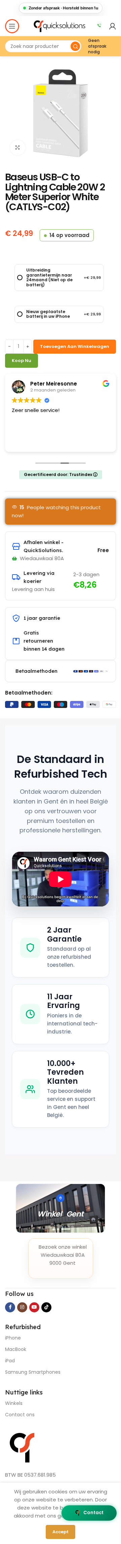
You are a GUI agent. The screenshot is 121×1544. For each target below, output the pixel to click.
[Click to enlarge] (17, 147)
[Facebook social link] (10, 1307)
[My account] (112, 26)
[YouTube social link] (34, 1307)
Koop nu (21, 360)
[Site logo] (60, 25)
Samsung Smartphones (33, 1372)
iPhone (13, 1337)
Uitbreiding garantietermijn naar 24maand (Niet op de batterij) (63, 277)
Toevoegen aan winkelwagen (74, 346)
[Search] (75, 46)
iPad (10, 1360)
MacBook (15, 1349)
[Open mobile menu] (12, 26)
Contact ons (20, 1414)
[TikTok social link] (46, 1307)
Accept (60, 1532)
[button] (60, 8)
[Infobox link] (99, 26)
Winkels (14, 1403)
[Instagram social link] (22, 1307)
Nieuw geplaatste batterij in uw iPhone (63, 314)
